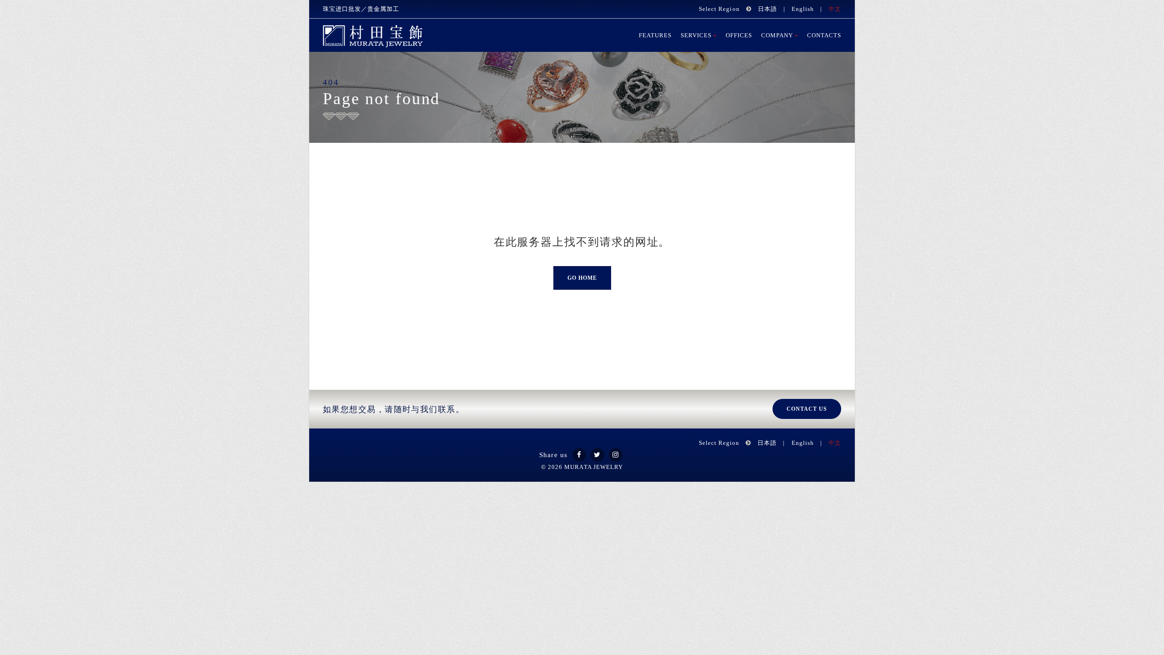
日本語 (767, 9)
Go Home (582, 278)
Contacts (824, 35)
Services (696, 35)
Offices (739, 35)
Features (655, 35)
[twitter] (597, 455)
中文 (834, 9)
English (803, 9)
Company (777, 35)
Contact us (807, 409)
